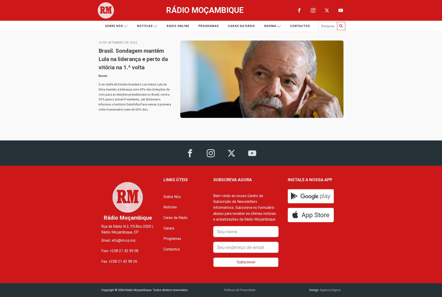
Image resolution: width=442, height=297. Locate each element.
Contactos (300, 26)
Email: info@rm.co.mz (118, 240)
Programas (208, 26)
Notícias (145, 26)
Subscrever (246, 262)
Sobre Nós (172, 197)
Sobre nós (114, 26)
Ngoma (270, 26)
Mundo (103, 76)
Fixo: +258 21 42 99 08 (119, 251)
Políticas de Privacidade (240, 290)
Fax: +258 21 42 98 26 (119, 261)
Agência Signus (330, 290)
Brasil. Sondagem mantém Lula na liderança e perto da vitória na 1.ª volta (133, 59)
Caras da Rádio (241, 26)
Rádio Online (178, 26)
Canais (168, 228)
